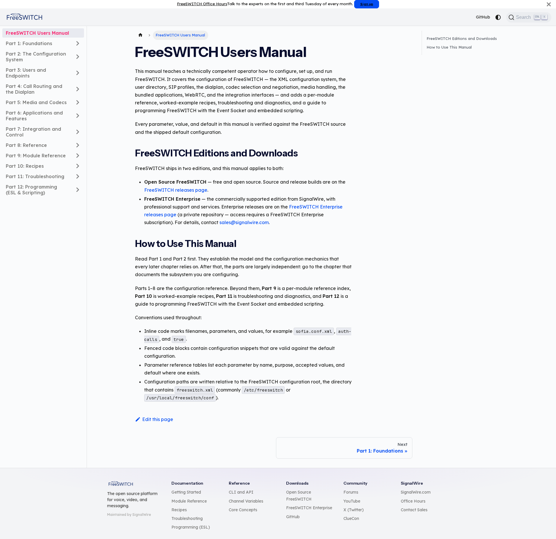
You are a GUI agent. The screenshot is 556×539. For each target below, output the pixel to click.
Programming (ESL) (190, 527)
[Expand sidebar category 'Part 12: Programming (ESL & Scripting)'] (77, 189)
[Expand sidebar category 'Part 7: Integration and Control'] (77, 131)
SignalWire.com (416, 492)
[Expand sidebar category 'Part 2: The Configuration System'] (77, 56)
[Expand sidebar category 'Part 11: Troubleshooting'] (77, 176)
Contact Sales (414, 509)
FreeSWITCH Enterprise (309, 507)
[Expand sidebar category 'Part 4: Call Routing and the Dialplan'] (77, 89)
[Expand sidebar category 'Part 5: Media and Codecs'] (77, 102)
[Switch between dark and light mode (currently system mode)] (498, 17)
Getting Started (186, 492)
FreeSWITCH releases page (175, 190)
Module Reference (189, 501)
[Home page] (140, 35)
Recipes (179, 509)
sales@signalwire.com (244, 222)
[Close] (549, 4)
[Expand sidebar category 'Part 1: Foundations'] (77, 43)
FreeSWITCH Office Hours (202, 3)
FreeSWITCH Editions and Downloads (462, 38)
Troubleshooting (187, 518)
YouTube (351, 501)
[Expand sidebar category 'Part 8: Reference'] (77, 145)
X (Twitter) (353, 509)
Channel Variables (246, 501)
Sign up (366, 4)
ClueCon (351, 518)
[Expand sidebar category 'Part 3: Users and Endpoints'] (77, 72)
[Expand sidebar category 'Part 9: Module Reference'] (77, 155)
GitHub (483, 17)
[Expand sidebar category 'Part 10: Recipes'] (77, 166)
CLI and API (241, 492)
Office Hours (413, 501)
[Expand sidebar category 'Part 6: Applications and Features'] (77, 115)
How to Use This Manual (449, 47)
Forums (350, 492)
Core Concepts (243, 509)
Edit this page (157, 419)
